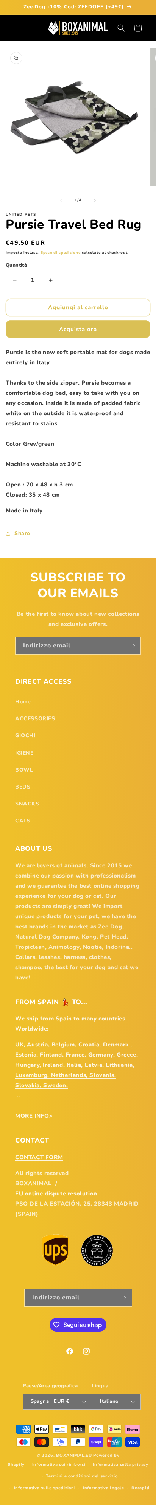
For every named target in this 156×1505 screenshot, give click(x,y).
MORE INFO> (34, 1116)
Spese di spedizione (60, 252)
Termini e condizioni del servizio (81, 1476)
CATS (22, 820)
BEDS (22, 786)
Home (23, 701)
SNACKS (27, 803)
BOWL (24, 769)
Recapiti (140, 1488)
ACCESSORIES (35, 718)
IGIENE (24, 752)
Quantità (16, 265)
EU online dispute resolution (56, 1193)
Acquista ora (78, 329)
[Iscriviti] (132, 646)
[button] (15, 28)
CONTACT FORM (39, 1157)
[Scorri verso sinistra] (61, 200)
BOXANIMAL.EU (74, 1455)
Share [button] (22, 533)
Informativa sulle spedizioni (45, 1488)
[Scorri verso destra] (94, 200)
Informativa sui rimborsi (59, 1464)
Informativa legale (103, 1488)
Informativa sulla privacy (120, 1464)
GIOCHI (25, 735)
